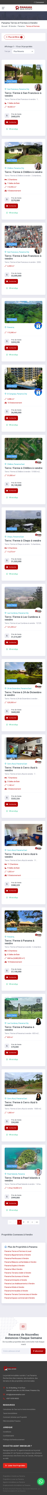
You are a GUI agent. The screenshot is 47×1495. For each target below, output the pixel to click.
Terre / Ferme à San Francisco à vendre (23, 94)
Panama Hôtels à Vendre (14, 1287)
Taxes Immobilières (10, 1413)
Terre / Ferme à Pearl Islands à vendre (22, 1179)
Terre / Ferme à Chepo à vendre (23, 540)
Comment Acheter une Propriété (15, 1417)
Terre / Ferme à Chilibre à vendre (23, 172)
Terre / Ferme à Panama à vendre (19, 942)
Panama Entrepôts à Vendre (16, 1280)
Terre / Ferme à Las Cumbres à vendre (22, 618)
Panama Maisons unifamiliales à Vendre (20, 1262)
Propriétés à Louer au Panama (13, 1479)
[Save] (38, 67)
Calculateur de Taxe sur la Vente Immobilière (19, 1409)
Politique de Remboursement (13, 1440)
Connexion (40, 2)
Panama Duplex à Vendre (15, 1266)
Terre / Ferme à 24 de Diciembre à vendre (23, 693)
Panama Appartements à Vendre (18, 1255)
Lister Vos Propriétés (16, 1466)
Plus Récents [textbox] (19, 51)
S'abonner (38, 1351)
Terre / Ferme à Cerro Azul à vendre (21, 769)
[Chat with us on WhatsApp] (40, 1481)
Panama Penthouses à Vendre (17, 1258)
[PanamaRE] (23, 8)
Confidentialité (8, 1436)
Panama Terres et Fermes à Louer (18, 1251)
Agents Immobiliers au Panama (14, 1482)
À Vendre (12, 26)
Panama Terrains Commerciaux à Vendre (21, 1294)
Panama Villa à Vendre (13, 1269)
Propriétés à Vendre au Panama (14, 1476)
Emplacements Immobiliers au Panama (16, 1485)
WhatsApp (13, 129)
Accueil (4, 26)
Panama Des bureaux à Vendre (17, 1276)
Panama (21, 26)
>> (37, 1222)
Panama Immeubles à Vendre (16, 1291)
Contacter (12, 122)
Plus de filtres (15, 37)
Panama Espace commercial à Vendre (20, 1298)
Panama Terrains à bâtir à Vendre (18, 1273)
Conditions (7, 1432)
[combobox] (23, 51)
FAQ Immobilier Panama (11, 1421)
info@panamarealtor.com (15, 1394)
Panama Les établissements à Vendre (20, 1284)
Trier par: (8, 51)
